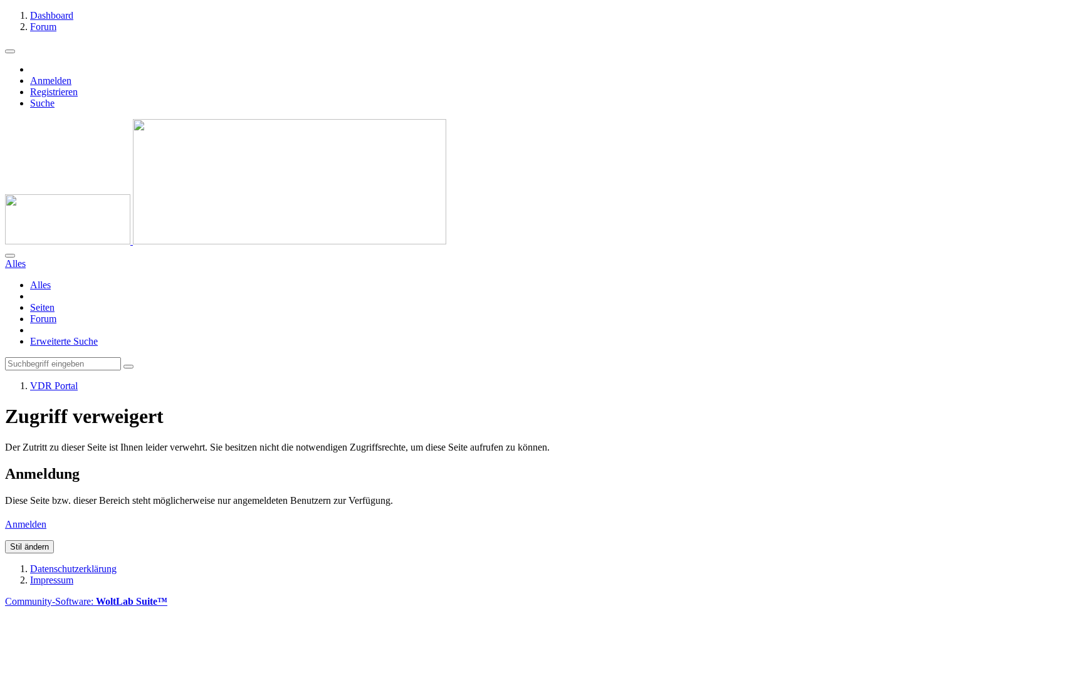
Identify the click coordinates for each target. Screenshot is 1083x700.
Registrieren (54, 91)
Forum (43, 318)
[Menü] (10, 51)
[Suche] (10, 256)
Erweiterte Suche (64, 341)
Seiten (42, 307)
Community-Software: (86, 601)
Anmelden (50, 80)
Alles (40, 284)
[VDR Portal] (225, 241)
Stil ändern (29, 546)
